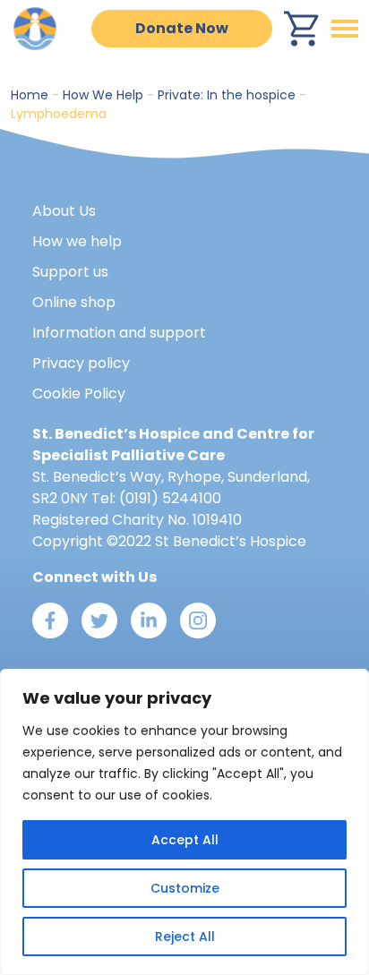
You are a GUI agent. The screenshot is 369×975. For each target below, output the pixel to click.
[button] (344, 29)
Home (29, 95)
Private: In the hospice (227, 95)
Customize (184, 888)
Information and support (119, 332)
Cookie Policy (78, 393)
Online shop (74, 302)
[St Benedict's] (35, 27)
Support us (70, 271)
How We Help (103, 95)
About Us (64, 211)
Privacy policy (81, 363)
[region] (184, 822)
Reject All (185, 936)
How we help (77, 241)
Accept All (185, 840)
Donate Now (181, 28)
